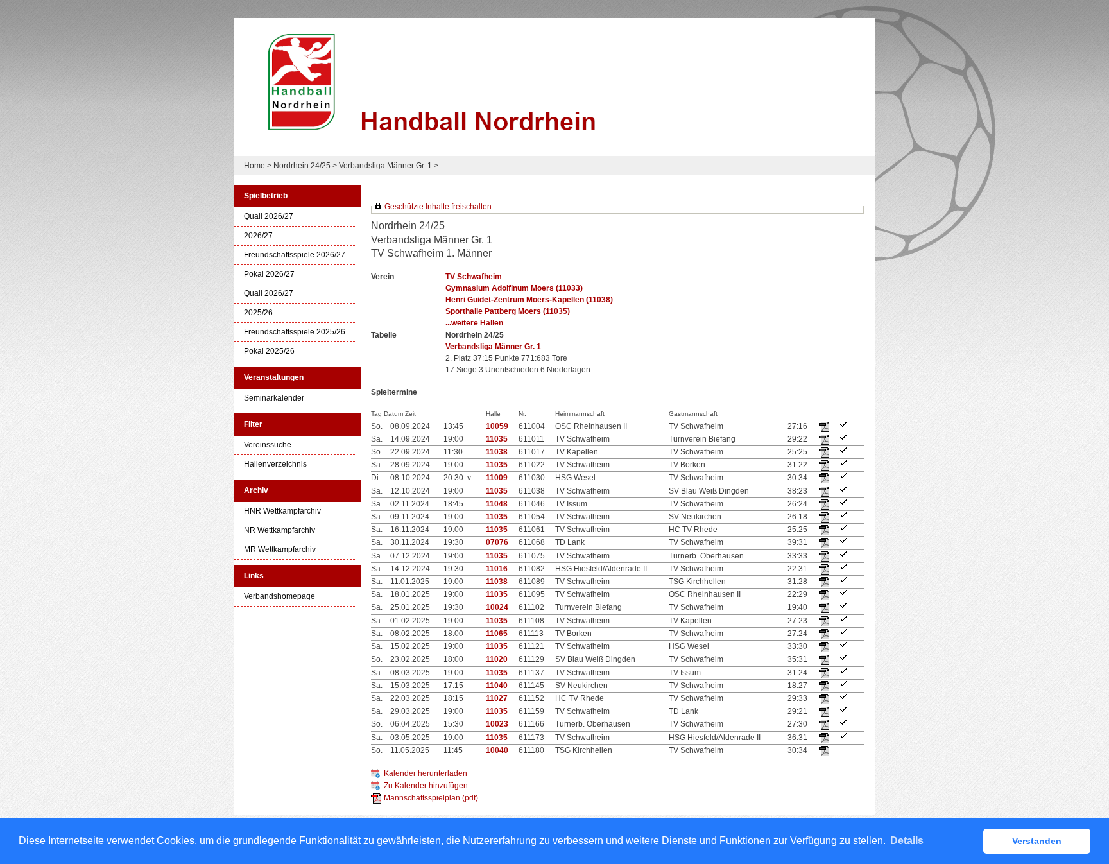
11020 (497, 659)
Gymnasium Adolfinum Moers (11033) (514, 288)
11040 (497, 685)
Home (254, 165)
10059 (497, 426)
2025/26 (258, 313)
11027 (497, 698)
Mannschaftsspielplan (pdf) (431, 797)
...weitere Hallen (474, 322)
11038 (497, 451)
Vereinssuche (267, 445)
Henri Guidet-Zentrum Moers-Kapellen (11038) (529, 299)
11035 (497, 439)
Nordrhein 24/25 (302, 165)
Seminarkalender (274, 398)
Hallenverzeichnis (275, 464)
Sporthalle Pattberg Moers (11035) (507, 311)
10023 (497, 724)
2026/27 (258, 236)
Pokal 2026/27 (269, 274)
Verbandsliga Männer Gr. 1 (385, 165)
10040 (497, 750)
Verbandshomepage (279, 596)
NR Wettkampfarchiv (279, 530)
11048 (497, 503)
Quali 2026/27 (268, 216)
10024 (497, 607)
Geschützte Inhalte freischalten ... (441, 206)
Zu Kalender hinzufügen (426, 785)
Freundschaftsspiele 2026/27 (294, 255)
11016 (497, 568)
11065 (497, 633)
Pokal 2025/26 (269, 351)
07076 (497, 542)
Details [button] (907, 840)
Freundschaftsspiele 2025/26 (294, 332)
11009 (497, 477)
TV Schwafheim (473, 276)
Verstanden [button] (1037, 841)
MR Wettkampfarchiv (280, 550)
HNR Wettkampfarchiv (282, 511)
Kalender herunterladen (425, 773)
